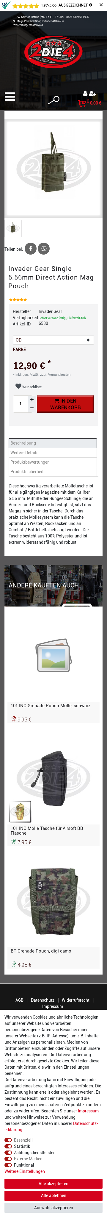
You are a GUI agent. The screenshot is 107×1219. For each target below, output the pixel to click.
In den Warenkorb (65, 404)
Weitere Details (24, 452)
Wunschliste (31, 387)
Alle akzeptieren (53, 1183)
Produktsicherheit (27, 471)
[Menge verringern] (32, 408)
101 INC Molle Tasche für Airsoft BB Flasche (47, 831)
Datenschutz (42, 1000)
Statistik (22, 1146)
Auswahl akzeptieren (53, 1207)
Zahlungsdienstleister (34, 1152)
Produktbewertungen (30, 462)
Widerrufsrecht (75, 1000)
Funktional (24, 1165)
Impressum (52, 1006)
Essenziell (23, 1140)
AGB (19, 1000)
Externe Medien (28, 1158)
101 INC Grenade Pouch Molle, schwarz (51, 705)
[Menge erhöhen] (32, 400)
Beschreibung (23, 443)
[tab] (53, 443)
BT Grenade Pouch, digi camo (41, 951)
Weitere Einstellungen (24, 1171)
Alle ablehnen (53, 1195)
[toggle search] (53, 100)
